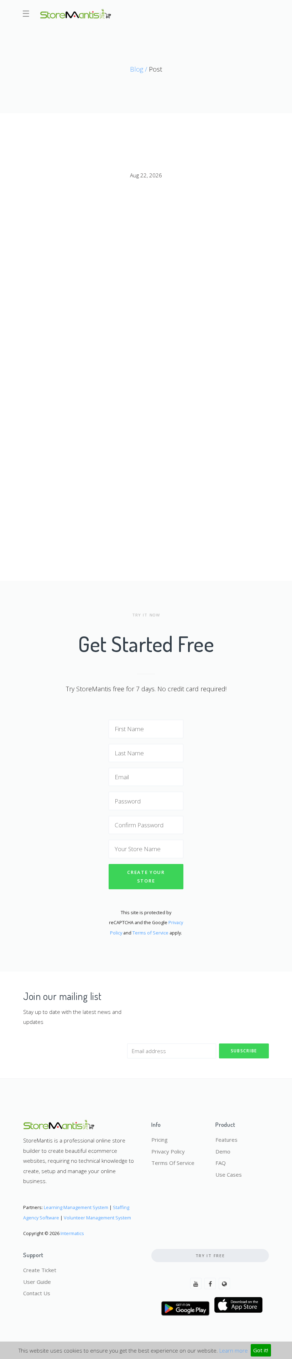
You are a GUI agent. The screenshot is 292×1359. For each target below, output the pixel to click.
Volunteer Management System (97, 1217)
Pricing (159, 1139)
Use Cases (228, 1174)
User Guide (37, 1281)
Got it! (260, 1350)
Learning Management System (76, 1207)
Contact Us (36, 1293)
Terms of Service (150, 933)
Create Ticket (39, 1270)
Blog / (139, 68)
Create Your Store (146, 876)
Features (226, 1139)
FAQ (220, 1162)
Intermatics (72, 1233)
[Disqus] (146, 275)
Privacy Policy (168, 1151)
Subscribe (244, 1051)
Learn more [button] (233, 1350)
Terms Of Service (172, 1162)
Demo (222, 1151)
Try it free (210, 1255)
